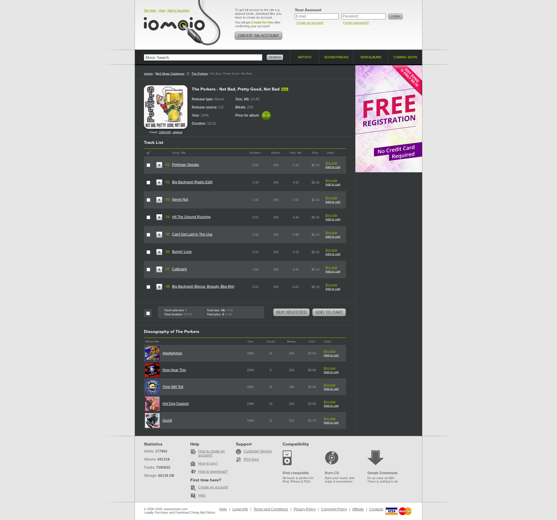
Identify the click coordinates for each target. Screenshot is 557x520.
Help (162, 10)
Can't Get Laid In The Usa (192, 234)
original (177, 132)
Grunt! (167, 420)
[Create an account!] (258, 36)
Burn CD (332, 473)
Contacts (376, 509)
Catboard (179, 269)
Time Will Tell (172, 387)
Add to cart (332, 166)
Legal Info (240, 509)
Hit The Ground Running (191, 217)
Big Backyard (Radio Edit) (192, 182)
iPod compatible (296, 473)
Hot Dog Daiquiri (175, 404)
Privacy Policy (305, 509)
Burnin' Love (182, 252)
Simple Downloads (382, 473)
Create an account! (309, 22)
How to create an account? (211, 453)
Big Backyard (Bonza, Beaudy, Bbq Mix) (203, 287)
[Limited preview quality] (159, 165)
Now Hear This (174, 370)
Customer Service (258, 451)
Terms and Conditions (271, 509)
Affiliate (358, 509)
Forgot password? (356, 22)
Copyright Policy (334, 509)
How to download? (213, 472)
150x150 (165, 132)
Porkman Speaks (185, 165)
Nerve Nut (180, 200)
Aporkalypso (172, 353)
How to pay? (208, 463)
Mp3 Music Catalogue (170, 73)
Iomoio (148, 73)
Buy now (331, 162)
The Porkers (199, 73)
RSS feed (251, 459)
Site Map (150, 10)
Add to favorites (178, 10)
